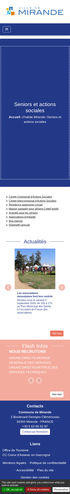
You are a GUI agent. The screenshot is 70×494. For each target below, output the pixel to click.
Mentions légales (14, 463)
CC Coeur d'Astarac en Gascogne (26, 455)
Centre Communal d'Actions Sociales (28, 197)
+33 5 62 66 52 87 (35, 426)
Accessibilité (25, 470)
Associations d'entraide (20, 217)
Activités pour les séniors (21, 213)
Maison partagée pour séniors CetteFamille (32, 209)
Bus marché (14, 221)
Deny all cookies (39, 489)
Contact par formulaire (35, 431)
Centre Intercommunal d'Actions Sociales (30, 201)
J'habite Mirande (33, 117)
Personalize (61, 489)
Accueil (14, 117)
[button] (31, 380)
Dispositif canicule (17, 225)
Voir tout (57, 333)
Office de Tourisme (15, 450)
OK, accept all (13, 489)
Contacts (35, 406)
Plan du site (45, 470)
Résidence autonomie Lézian (24, 205)
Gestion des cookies (35, 477)
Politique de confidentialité (48, 463)
